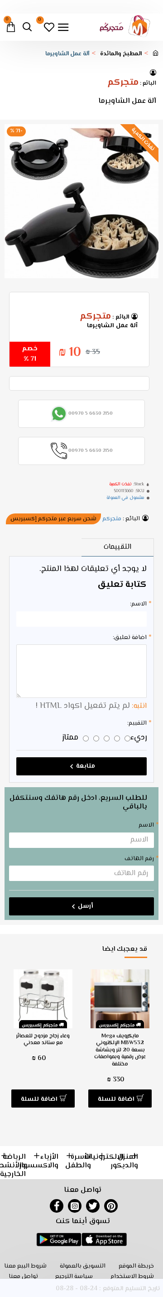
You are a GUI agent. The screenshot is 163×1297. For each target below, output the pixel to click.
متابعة (85, 766)
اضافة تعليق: (130, 637)
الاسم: (138, 604)
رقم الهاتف (139, 858)
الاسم (146, 825)
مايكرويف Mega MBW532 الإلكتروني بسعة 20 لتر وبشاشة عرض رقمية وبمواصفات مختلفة (120, 1050)
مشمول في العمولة (125, 497)
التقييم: (137, 723)
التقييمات (117, 547)
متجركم (123, 82)
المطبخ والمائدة (121, 54)
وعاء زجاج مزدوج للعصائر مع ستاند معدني (43, 1040)
